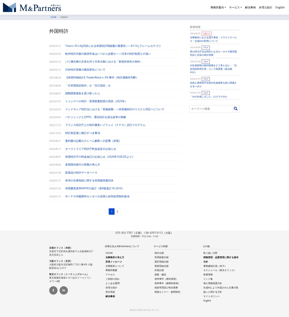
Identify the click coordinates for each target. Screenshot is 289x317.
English (280, 7)
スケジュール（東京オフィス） (219, 270)
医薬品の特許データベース (81, 172)
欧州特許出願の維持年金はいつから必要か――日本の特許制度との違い (108, 54)
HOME (109, 252)
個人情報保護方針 (212, 283)
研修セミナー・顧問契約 (167, 291)
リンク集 (208, 278)
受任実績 (110, 291)
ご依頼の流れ (113, 278)
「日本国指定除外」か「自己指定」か (88, 85)
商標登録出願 (162, 266)
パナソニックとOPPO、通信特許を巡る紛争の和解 (95, 117)
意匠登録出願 (162, 261)
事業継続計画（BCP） (215, 266)
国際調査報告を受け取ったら (82, 93)
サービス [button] (234, 7)
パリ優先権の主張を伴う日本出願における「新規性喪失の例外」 (104, 61)
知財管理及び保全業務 (166, 287)
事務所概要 (111, 270)
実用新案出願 (162, 257)
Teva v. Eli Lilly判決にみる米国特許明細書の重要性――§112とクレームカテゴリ (113, 46)
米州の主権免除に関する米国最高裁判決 (89, 180)
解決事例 (250, 7)
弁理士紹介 (265, 7)
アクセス (110, 274)
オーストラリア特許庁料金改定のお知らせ (90, 149)
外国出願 (159, 270)
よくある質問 (113, 283)
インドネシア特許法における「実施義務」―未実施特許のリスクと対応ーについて (114, 109)
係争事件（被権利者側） (167, 283)
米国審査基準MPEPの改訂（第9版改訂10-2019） (94, 188)
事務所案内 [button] (217, 7)
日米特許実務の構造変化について (85, 69)
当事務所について (115, 266)
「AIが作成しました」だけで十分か (208, 96)
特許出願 (159, 252)
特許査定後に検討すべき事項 (82, 133)
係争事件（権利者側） (166, 278)
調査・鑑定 (160, 274)
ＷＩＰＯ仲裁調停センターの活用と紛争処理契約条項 (97, 196)
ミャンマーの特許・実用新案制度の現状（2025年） (96, 101)
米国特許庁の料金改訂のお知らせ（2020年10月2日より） (100, 156)
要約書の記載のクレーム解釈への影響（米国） (93, 141)
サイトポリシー (211, 296)
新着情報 (208, 274)
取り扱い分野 (210, 252)
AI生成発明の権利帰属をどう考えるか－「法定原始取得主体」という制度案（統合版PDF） (213, 69)
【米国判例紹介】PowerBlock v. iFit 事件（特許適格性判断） (101, 77)
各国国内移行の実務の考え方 (82, 164)
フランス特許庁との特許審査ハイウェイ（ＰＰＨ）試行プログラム (105, 125)
